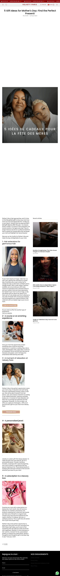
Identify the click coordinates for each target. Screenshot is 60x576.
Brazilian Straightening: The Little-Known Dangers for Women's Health (45, 251)
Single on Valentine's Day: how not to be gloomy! (45, 320)
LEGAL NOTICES (35, 557)
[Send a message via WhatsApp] (57, 573)
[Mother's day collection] (9, 305)
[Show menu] (2, 4)
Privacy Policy (34, 560)
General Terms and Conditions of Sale (40, 563)
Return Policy (34, 566)
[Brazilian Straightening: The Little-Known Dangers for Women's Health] (45, 234)
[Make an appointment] (11, 412)
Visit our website (7, 313)
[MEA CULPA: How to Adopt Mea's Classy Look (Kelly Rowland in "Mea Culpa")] (45, 269)
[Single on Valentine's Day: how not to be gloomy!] (45, 303)
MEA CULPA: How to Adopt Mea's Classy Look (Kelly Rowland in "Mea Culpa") (44, 285)
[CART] (57, 4)
